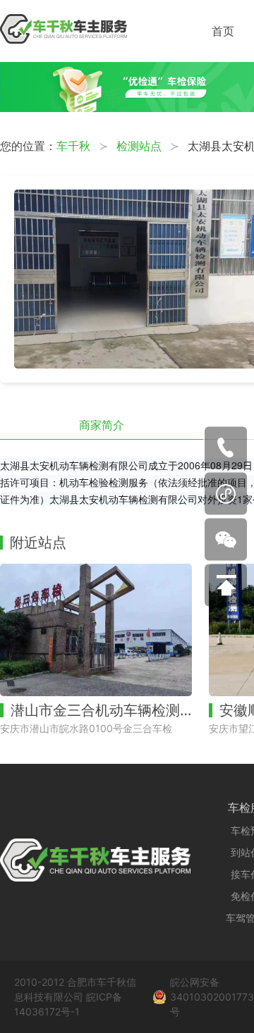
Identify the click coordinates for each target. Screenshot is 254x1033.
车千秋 (73, 146)
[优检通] (127, 108)
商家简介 (101, 425)
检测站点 (139, 146)
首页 (223, 31)
